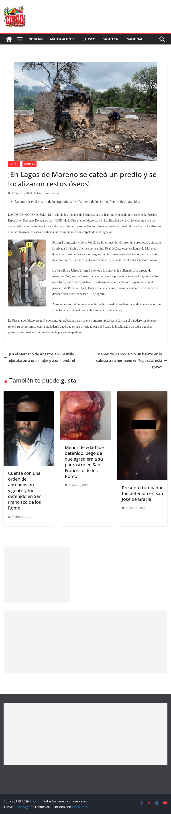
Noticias (35, 39)
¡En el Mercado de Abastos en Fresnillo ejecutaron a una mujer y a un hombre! (42, 357)
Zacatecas (111, 39)
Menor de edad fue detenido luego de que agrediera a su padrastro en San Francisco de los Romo (84, 461)
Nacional (135, 39)
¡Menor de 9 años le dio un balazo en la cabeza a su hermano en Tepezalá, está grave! (129, 360)
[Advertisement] (37, 574)
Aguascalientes (63, 39)
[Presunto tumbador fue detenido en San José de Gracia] (142, 394)
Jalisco (89, 39)
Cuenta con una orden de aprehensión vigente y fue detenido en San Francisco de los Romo (24, 490)
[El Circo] (9, 39)
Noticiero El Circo (48, 193)
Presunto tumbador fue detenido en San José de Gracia (142, 493)
